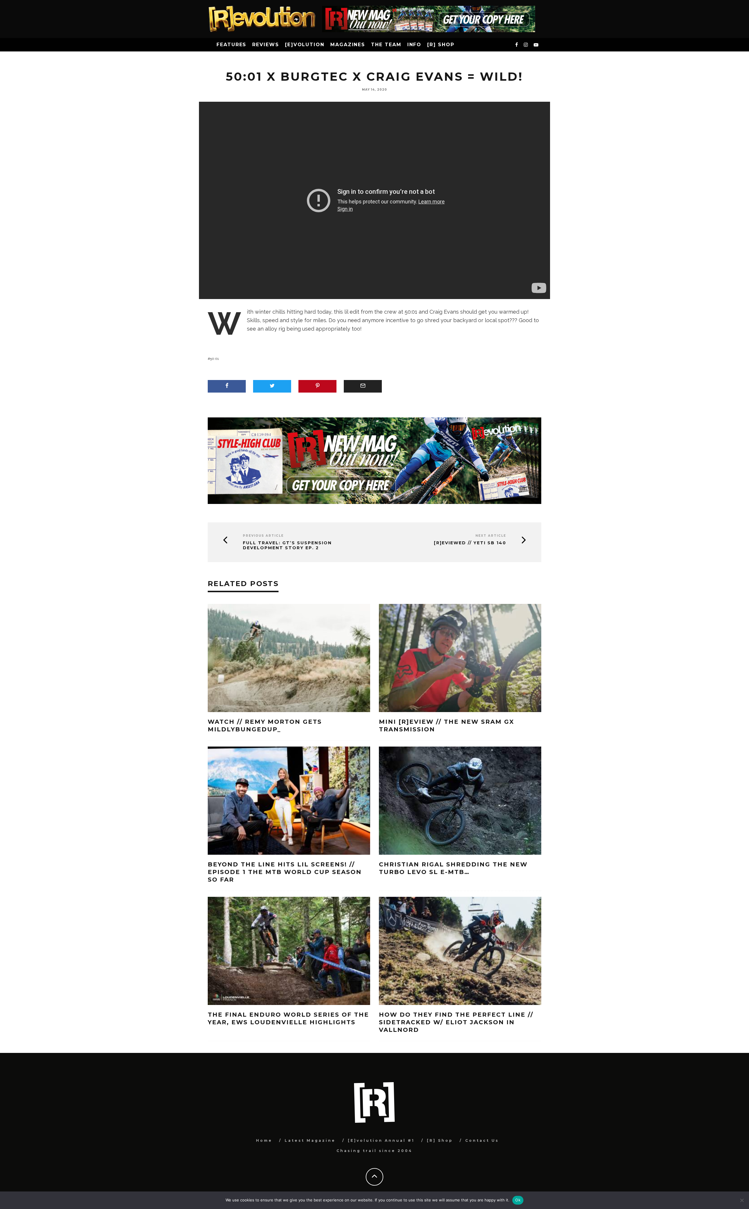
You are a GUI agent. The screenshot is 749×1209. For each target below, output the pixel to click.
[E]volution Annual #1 (381, 1140)
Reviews (265, 44)
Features (231, 44)
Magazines (347, 44)
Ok (517, 1200)
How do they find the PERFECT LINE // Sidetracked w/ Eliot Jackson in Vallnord (456, 1022)
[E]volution (304, 44)
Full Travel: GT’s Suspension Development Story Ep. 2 (287, 545)
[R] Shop (440, 44)
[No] (742, 1200)
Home (264, 1140)
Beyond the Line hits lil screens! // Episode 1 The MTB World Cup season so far (285, 872)
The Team (386, 44)
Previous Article (263, 536)
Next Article (490, 536)
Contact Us (482, 1140)
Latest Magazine (310, 1140)
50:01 (214, 359)
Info (414, 44)
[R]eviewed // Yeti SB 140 (470, 542)
